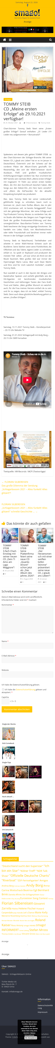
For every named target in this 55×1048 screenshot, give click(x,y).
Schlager (8, 99)
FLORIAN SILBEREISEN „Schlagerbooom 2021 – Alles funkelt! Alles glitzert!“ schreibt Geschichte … (24, 508)
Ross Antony (17, 925)
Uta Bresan (17, 934)
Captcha (5, 697)
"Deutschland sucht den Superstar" (22, 866)
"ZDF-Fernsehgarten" (28, 880)
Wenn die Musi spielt (43, 934)
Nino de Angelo (29, 920)
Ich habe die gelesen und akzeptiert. (24, 691)
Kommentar (8, 604)
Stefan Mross (38, 930)
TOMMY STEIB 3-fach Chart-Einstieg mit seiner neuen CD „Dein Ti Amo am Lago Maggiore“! (10, 556)
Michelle (16, 920)
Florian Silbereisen (17, 903)
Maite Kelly (41, 912)
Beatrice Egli (30, 890)
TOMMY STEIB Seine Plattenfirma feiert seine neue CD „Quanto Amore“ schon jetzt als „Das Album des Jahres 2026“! (27, 560)
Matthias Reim (25, 916)
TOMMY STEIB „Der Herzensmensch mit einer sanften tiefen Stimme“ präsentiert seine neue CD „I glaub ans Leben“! (45, 560)
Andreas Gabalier (20, 886)
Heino (15, 908)
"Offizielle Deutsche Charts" (29, 875)
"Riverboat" (9, 880)
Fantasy (50, 898)
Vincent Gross (28, 933)
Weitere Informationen (30, 1034)
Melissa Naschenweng (40, 916)
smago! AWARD (29, 925)
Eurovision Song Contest (34, 898)
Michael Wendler (7, 920)
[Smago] (4, 40)
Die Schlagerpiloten (30, 894)
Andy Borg (34, 885)
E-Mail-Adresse (9, 655)
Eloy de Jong (16, 898)
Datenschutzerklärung (26, 689)
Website (5, 670)
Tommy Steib (45, 123)
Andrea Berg (8, 885)
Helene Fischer (27, 908)
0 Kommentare (31, 123)
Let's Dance (28, 912)
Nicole (22, 920)
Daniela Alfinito (15, 894)
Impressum (42, 1012)
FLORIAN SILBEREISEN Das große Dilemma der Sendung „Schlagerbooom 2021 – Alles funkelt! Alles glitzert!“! (24, 487)
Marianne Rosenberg (11, 915)
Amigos (44, 880)
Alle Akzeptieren (31, 1038)
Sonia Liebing (24, 930)
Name (5, 641)
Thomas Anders (8, 934)
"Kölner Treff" (28, 871)
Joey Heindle (18, 913)
